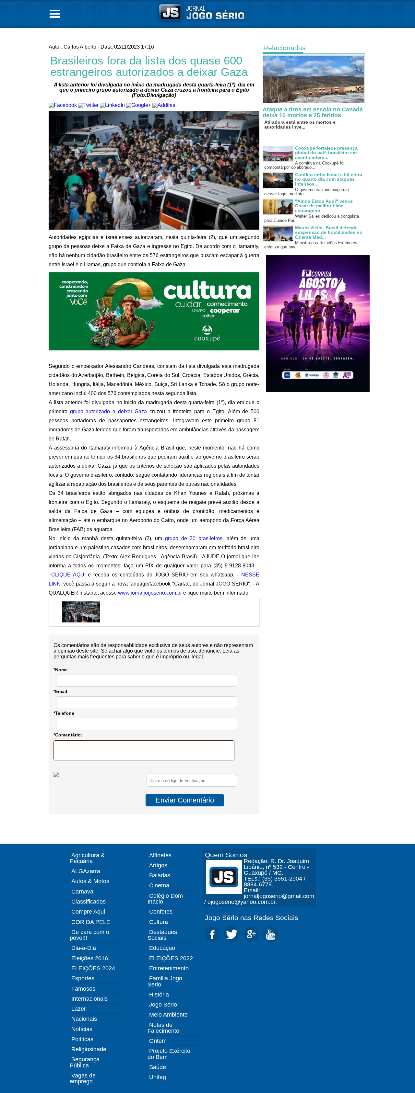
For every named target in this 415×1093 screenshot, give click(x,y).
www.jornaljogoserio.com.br (150, 593)
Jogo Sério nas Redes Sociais (251, 917)
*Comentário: (67, 734)
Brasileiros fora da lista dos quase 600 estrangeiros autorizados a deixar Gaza (149, 66)
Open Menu (55, 13)
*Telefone (63, 713)
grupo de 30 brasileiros (193, 538)
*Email (60, 691)
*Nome (60, 669)
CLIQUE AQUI (68, 574)
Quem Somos (226, 855)
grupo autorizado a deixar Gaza (108, 411)
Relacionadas (284, 47)
